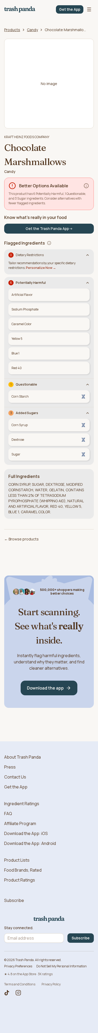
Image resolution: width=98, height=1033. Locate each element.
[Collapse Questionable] (87, 384)
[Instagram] (18, 992)
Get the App (69, 9)
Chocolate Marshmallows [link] (66, 29)
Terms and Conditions (19, 984)
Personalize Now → (41, 268)
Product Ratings (19, 880)
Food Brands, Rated (23, 870)
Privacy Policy (51, 984)
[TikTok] (6, 992)
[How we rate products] (86, 186)
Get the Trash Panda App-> (49, 228)
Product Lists (17, 860)
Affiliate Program (20, 823)
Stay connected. (18, 928)
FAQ (8, 813)
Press (10, 767)
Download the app (45, 688)
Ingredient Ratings (21, 803)
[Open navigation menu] (89, 9)
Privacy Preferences (18, 966)
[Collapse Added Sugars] (87, 413)
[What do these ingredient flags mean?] (49, 243)
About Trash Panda (22, 757)
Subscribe (14, 900)
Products (12, 29)
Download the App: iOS (26, 833)
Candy (32, 29)
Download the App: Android (30, 843)
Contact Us (15, 777)
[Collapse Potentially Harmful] (87, 283)
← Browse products (21, 539)
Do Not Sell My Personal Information (61, 966)
